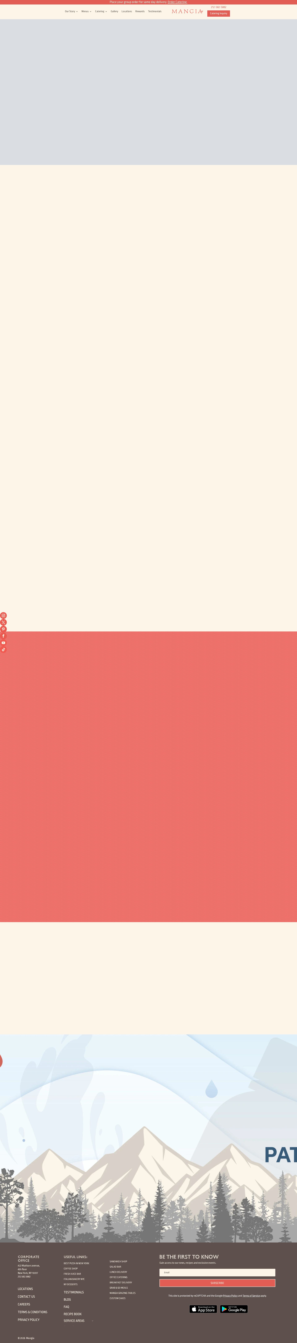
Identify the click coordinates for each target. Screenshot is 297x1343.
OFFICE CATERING (118, 1277)
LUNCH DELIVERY (118, 1272)
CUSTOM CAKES (117, 1298)
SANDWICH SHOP (118, 1261)
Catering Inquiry (218, 13)
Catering (99, 11)
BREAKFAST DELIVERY (121, 1282)
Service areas (74, 1321)
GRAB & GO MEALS (119, 1287)
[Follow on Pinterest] (3, 629)
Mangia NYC (151, 213)
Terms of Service (251, 1295)
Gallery (114, 11)
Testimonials (154, 11)
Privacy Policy (230, 1295)
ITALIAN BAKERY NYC (74, 1279)
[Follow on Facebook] (3, 636)
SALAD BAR (115, 1266)
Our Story (70, 11)
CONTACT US (26, 1296)
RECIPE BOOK (73, 1314)
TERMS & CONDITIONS (32, 1312)
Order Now (104, 269)
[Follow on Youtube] (3, 642)
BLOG (67, 1299)
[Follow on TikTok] (3, 649)
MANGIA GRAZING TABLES (123, 1293)
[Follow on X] (3, 622)
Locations (127, 11)
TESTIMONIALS (74, 1292)
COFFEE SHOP (71, 1268)
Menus (85, 11)
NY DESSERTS (70, 1284)
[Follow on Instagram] (3, 615)
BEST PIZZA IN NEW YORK (76, 1263)
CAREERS (24, 1304)
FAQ (66, 1307)
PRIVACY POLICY (28, 1320)
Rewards (140, 11)
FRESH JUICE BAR (72, 1273)
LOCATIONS (25, 1289)
